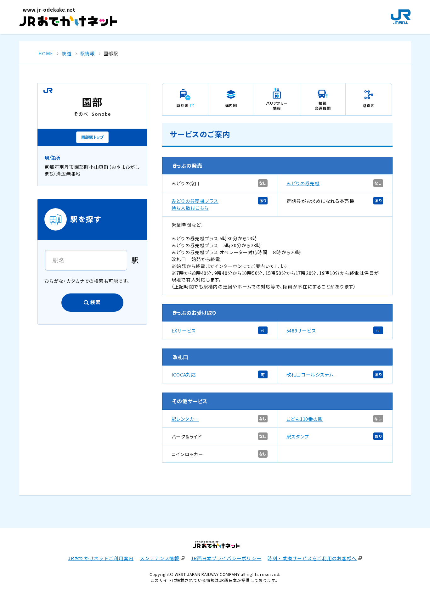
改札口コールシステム (310, 374)
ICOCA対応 (184, 374)
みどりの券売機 (303, 183)
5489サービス (301, 330)
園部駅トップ (92, 137)
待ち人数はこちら (190, 207)
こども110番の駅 (304, 418)
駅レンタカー (185, 418)
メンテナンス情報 (159, 558)
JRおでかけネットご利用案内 (100, 558)
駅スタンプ (297, 436)
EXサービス (184, 330)
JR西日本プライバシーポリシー (226, 558)
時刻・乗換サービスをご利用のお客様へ (312, 558)
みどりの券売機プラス (195, 201)
